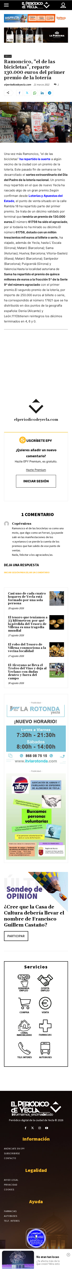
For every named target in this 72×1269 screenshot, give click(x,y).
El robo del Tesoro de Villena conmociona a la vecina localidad (27, 648)
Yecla (8, 56)
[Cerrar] (68, 1255)
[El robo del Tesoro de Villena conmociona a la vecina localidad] (56, 649)
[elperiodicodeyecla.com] (36, 406)
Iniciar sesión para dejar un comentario (27, 572)
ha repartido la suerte (34, 159)
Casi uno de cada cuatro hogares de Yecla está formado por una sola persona (27, 599)
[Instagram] (39, 1128)
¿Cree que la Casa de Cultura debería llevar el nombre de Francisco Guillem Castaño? (34, 916)
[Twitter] (27, 93)
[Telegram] (50, 93)
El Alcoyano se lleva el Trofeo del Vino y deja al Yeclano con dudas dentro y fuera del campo (27, 671)
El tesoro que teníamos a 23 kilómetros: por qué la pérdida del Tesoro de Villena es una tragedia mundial (27, 624)
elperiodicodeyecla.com (17, 84)
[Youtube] (46, 1128)
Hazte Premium (36, 469)
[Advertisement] (36, 369)
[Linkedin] (42, 93)
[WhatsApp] (34, 93)
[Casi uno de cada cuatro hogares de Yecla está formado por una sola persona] (56, 598)
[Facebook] (19, 93)
